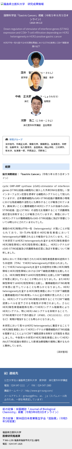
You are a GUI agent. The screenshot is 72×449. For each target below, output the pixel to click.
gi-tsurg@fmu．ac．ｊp (35, 395)
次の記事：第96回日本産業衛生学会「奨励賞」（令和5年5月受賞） (35, 419)
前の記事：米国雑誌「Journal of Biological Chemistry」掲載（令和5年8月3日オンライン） (31, 410)
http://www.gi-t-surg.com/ (39, 390)
